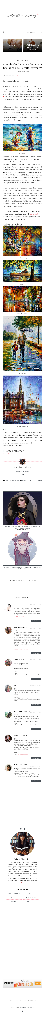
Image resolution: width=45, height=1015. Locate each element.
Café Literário (14, 893)
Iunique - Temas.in (27, 1007)
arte (8, 480)
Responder (36, 620)
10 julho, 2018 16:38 (33, 712)
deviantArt (34, 214)
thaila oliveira (20, 764)
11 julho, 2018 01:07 (33, 737)
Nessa (16, 685)
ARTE (16, 76)
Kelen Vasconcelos (22, 711)
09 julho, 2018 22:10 (33, 659)
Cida (16, 604)
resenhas (30, 901)
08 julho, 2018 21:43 (33, 604)
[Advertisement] (21, 940)
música (14, 901)
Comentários (23, 71)
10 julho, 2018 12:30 (33, 685)
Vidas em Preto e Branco (21, 649)
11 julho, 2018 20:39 (33, 766)
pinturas (38, 480)
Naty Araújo (19, 659)
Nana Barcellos (20, 735)
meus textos (31, 897)
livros (14, 897)
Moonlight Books (19, 616)
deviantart (15, 480)
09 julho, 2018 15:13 (33, 628)
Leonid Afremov (27, 480)
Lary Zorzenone (21, 627)
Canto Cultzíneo (23, 754)
